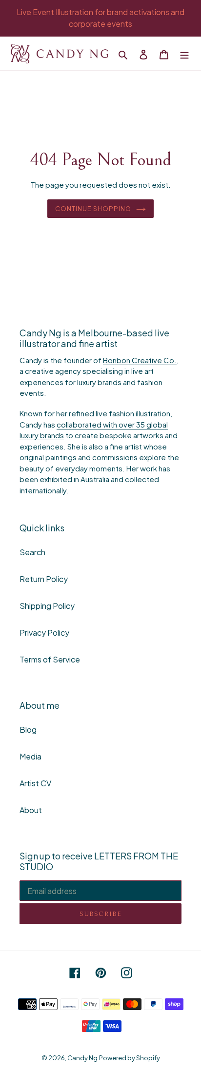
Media (30, 756)
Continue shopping (93, 208)
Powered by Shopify (129, 1058)
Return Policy (44, 579)
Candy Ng (82, 1058)
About (31, 810)
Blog (28, 729)
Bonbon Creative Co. (140, 360)
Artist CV (35, 783)
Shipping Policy (47, 606)
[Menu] (184, 53)
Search (32, 552)
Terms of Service (50, 659)
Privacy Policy (44, 632)
